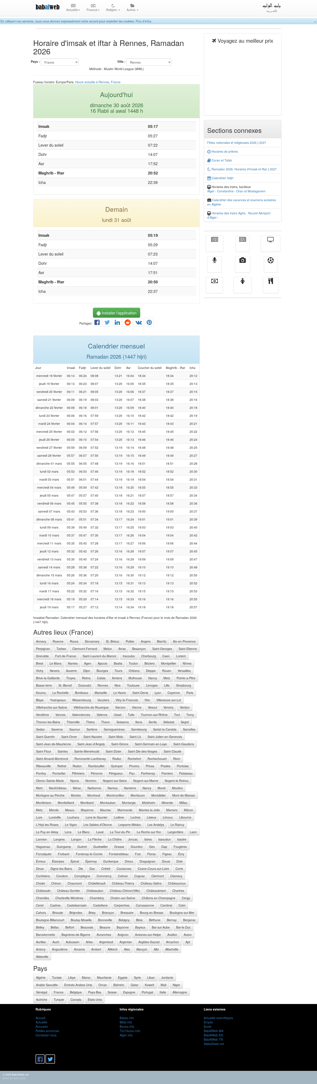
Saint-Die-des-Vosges (142, 751)
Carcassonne (145, 905)
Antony (41, 949)
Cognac (139, 876)
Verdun (185, 707)
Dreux (129, 861)
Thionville (73, 722)
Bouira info (127, 1026)
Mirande (167, 802)
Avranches (104, 934)
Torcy (190, 714)
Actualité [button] (72, 10)
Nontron (90, 780)
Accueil (40, 1018)
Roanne (58, 641)
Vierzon (120, 707)
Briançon (108, 912)
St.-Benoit (65, 685)
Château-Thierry (123, 883)
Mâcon (188, 810)
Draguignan (147, 861)
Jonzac (133, 839)
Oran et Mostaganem (250, 191)
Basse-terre (44, 685)
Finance (214, 288)
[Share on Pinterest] (149, 323)
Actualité (214, 247)
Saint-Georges (162, 648)
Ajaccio (102, 663)
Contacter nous (46, 1035)
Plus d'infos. (144, 21)
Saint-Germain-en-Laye (151, 744)
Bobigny (124, 920)
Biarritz (161, 641)
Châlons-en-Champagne (158, 898)
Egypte (122, 977)
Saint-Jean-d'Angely (91, 744)
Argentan (125, 942)
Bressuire (127, 912)
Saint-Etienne (188, 648)
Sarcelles (189, 729)
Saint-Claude (172, 751)
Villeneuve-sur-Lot (168, 700)
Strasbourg (183, 685)
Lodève (119, 817)
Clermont (157, 876)
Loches (135, 817)
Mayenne (87, 810)
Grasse (119, 846)
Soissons (122, 722)
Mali (163, 985)
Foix (138, 854)
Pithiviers (78, 773)
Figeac (167, 854)
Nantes (73, 663)
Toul (177, 714)
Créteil (105, 868)
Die (80, 868)
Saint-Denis (140, 692)
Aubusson (72, 942)
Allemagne (180, 992)
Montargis (129, 802)
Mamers (171, 810)
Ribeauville (43, 766)
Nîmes (187, 663)
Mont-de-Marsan (183, 795)
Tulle (131, 714)
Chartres (178, 890)
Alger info (126, 1035)
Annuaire (42, 1026)
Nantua (113, 788)
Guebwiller (100, 846)
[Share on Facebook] (97, 323)
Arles (89, 942)
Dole (179, 861)
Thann (105, 722)
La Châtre (115, 839)
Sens (138, 722)
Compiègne (82, 876)
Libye (71, 977)
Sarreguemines (114, 729)
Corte (179, 868)
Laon (193, 832)
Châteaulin (43, 890)
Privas (150, 766)
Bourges (102, 670)
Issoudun (164, 839)
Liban (151, 977)
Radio (214, 267)
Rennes (102, 685)
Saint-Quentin (45, 736)
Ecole (207, 1026)
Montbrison (43, 802)
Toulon (133, 663)
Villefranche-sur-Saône (51, 707)
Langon (76, 839)
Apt (187, 942)
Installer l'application (119, 312)
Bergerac (189, 920)
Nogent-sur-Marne (145, 780)
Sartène (91, 729)
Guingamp (64, 846)
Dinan (40, 868)
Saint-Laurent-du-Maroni (99, 656)
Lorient (181, 656)
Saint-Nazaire (92, 736)
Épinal (75, 861)
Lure (39, 817)
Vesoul (152, 707)
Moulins (177, 788)
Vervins (168, 707)
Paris (189, 692)
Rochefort (134, 758)
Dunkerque (110, 861)
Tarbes (61, 648)
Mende (54, 810)
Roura (74, 641)
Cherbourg (148, 656)
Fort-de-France (65, 656)
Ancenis (79, 949)
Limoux (168, 817)
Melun (108, 648)
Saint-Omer (69, 736)
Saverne (57, 729)
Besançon (139, 648)
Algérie (41, 977)
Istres (148, 839)
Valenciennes (81, 714)
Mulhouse (135, 678)
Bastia (118, 663)
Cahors (41, 912)
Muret (162, 788)
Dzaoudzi (84, 685)
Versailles (184, 670)
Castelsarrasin (77, 905)
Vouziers (103, 700)
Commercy (104, 876)
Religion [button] (112, 10)
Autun (188, 934)
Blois (139, 920)
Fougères (180, 846)
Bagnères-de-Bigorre (75, 934)
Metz (166, 678)
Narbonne (94, 788)
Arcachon (172, 942)
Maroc (86, 977)
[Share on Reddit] (128, 323)
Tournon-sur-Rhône (154, 714)
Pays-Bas (94, 992)
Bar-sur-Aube (161, 927)
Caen (166, 656)
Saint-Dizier (113, 751)
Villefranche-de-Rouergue (91, 707)
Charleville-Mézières (69, 898)
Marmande (125, 810)
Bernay (172, 920)
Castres (55, 905)
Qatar (134, 985)
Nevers (55, 670)
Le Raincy (177, 824)
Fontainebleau (119, 854)
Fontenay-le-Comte (89, 854)
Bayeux (140, 927)
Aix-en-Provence (184, 641)
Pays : (35, 61)
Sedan (40, 729)
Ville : (121, 61)
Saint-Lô (135, 736)
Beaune (105, 927)
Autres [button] (131, 10)
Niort (39, 788)
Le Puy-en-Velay (47, 832)
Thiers (90, 722)
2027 (262, 142)
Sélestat (168, 722)
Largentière (175, 832)
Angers (146, 641)
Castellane (100, 905)
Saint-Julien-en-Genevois (165, 736)
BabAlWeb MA (213, 1031)
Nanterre (130, 788)
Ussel (117, 714)
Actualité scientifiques (218, 1018)
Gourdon (137, 846)
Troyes (70, 678)
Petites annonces (47, 1031)
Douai (166, 861)
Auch (55, 942)
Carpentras (121, 905)
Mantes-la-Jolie (149, 810)
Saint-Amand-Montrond (52, 758)
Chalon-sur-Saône (122, 898)
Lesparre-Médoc (129, 824)
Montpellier (168, 663)
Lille (166, 685)
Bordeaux (81, 692)
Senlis (153, 722)
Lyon (158, 692)
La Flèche (95, 839)
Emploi (208, 1022)
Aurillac (41, 942)
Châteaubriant (156, 890)
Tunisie (57, 977)
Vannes (60, 714)
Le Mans (55, 663)
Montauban (108, 802)
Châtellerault (96, 883)
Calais (101, 678)
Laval (100, 832)
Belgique (76, 992)
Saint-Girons (119, 744)
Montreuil (93, 795)
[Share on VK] (138, 323)
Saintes (63, 751)
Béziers (149, 663)
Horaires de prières (224, 151)
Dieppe (151, 670)
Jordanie (167, 977)
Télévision (270, 247)
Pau (132, 773)
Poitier (130, 641)
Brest (39, 663)
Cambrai (166, 905)
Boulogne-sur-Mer (182, 912)
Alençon (141, 949)
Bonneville (105, 920)
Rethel (61, 766)
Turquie (59, 999)
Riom (176, 758)
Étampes (58, 861)
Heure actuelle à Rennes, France (98, 82)
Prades (165, 766)
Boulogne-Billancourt (50, 920)
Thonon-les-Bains (48, 722)
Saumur (74, 729)
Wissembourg (81, 700)
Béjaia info (127, 1018)
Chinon (56, 883)
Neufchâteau (57, 788)
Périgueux (116, 773)
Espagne (129, 992)
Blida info (126, 1022)
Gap (164, 846)
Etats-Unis (95, 999)
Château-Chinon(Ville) (125, 890)
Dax (92, 868)
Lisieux (151, 817)
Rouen (166, 670)
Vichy (39, 670)
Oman (103, 985)
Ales (127, 949)
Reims (86, 678)
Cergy (186, 898)
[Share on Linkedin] (117, 323)
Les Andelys (156, 824)
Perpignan (43, 648)
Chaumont (74, 883)
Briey (92, 912)
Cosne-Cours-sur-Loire (153, 868)
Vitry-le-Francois (127, 700)
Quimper (117, 766)
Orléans (134, 670)
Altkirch (113, 949)
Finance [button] (91, 10)
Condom (62, 876)
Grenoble (42, 656)
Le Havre (119, 692)
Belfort (69, 927)
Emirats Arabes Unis (78, 985)
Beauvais (87, 927)
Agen (87, 663)
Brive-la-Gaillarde (48, 678)
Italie (163, 992)
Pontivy (41, 773)
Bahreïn (118, 985)
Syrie (137, 977)
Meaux (69, 810)
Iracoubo (129, 656)
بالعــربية (271, 10)
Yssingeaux (58, 700)
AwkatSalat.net (214, 1044)
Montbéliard (66, 802)
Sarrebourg (139, 729)
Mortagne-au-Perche (50, 795)
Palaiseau (186, 773)
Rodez (116, 758)
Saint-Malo (115, 736)
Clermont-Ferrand (84, 648)
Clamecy (176, 876)
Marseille (101, 692)
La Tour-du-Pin (120, 832)
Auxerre (71, 670)
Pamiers (167, 773)
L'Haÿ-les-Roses (47, 824)
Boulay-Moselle (81, 920)
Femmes (243, 288)
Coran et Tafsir (221, 160)
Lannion (41, 839)
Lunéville (55, 817)
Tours (118, 670)
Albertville (171, 949)
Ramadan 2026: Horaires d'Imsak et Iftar (239, 169)
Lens (68, 832)
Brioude (57, 912)
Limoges (152, 685)
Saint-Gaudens (183, 744)
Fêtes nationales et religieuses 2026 (232, 142)
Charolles (42, 898)
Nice (118, 685)
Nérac (77, 788)
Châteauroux (177, 883)
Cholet (40, 883)
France (58, 992)
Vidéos (242, 267)
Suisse (112, 992)
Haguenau (43, 846)
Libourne (185, 817)
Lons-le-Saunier (96, 817)
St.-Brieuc (112, 641)
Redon (77, 766)
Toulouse (133, 685)
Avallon (172, 934)
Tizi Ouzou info (130, 1031)
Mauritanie (104, 977)
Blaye (40, 700)
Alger (210, 191)
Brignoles (75, 912)
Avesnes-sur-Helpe (148, 934)
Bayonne (123, 927)
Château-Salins (151, 883)
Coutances (124, 868)
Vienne (136, 707)
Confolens (43, 876)
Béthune (154, 920)
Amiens (117, 678)
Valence (102, 714)
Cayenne (174, 692)
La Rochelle (60, 692)
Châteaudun (94, 890)
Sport (270, 267)
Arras (122, 648)
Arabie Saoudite (47, 985)
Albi (156, 949)
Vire (147, 700)
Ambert (96, 949)
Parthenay (148, 773)
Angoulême (59, 949)
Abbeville (42, 956)
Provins (134, 766)
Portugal (147, 992)
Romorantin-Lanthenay (90, 758)
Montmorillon (115, 795)
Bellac (55, 927)
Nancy (152, 678)
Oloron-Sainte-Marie (50, 780)
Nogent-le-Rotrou (176, 780)
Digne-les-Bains (61, 868)
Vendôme (42, 714)
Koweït (149, 985)
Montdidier (158, 795)
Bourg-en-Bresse (151, 912)
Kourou (41, 692)
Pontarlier (59, 773)
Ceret (40, 905)
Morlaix (76, 795)
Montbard (87, 802)
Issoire (181, 839)
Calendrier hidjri (222, 178)
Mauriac (105, 810)
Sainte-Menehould (86, 751)
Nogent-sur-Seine (115, 780)
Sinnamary (92, 641)
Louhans (73, 817)
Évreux (41, 861)
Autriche (41, 999)
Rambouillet (96, 766)
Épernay (91, 861)
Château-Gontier (68, 890)
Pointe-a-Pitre (186, 678)
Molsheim (148, 802)
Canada (76, 999)
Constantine (225, 191)
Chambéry (97, 898)
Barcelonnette (45, 934)
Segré (185, 722)
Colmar (123, 876)
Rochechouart (157, 758)
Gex (152, 846)
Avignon (123, 934)
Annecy (41, 641)
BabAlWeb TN (213, 1039)
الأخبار (242, 247)
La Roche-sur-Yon (149, 832)
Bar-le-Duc (183, 927)
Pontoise (183, 766)
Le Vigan (71, 824)
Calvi (182, 905)
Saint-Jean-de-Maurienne (53, 744)
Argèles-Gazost (149, 942)
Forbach (63, 854)
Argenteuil (106, 942)
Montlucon (138, 795)
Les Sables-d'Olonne (97, 824)
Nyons (74, 780)
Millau (183, 802)
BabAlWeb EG (213, 1035)
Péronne (96, 773)
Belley (40, 927)
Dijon (86, 670)
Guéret (82, 846)
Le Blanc (84, 832)
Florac (151, 854)
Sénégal (41, 992)
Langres (59, 839)
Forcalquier (44, 854)
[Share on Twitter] (107, 323)
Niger (176, 985)
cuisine (270, 288)
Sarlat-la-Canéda (164, 729)
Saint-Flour (43, 751)
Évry (181, 854)
